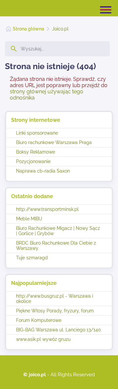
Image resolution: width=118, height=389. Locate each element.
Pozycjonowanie (33, 161)
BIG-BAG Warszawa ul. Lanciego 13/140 (58, 329)
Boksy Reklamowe (35, 152)
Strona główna (28, 28)
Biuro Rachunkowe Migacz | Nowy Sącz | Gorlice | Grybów (58, 231)
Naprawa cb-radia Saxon (43, 171)
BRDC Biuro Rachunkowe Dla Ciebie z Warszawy (56, 245)
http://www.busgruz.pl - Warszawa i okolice (54, 298)
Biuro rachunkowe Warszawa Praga (54, 142)
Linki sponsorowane (37, 133)
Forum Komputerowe (38, 320)
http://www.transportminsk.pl (47, 209)
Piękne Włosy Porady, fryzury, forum (55, 310)
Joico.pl (60, 28)
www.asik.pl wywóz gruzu (43, 339)
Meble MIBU (29, 218)
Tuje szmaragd (32, 257)
